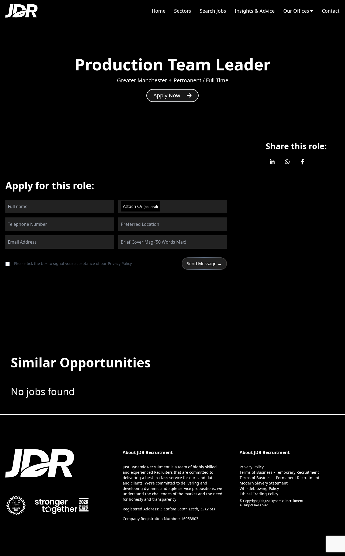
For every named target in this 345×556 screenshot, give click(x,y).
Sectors (182, 11)
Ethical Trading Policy (259, 493)
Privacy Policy (120, 263)
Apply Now (166, 95)
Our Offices (296, 11)
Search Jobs (213, 11)
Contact (331, 11)
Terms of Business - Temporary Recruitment (279, 472)
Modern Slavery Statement (264, 483)
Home (158, 11)
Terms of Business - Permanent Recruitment (279, 477)
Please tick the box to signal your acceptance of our (73, 263)
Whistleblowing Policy (259, 488)
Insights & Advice (255, 11)
